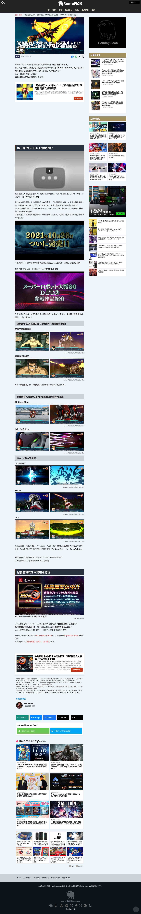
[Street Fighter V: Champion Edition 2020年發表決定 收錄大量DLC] (98, 147)
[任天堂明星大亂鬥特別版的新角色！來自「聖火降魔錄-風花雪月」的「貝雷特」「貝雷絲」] (98, 127)
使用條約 (46, 878)
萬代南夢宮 (22, 699)
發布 (60, 10)
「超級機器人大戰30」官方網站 (76, 353)
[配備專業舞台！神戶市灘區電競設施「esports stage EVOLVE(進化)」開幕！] (98, 167)
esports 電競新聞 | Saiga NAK (70, 901)
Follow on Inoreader (62, 730)
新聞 (54, 10)
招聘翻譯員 (66, 878)
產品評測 (85, 10)
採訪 (93, 10)
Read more (76, 670)
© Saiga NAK (70, 909)
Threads (63, 718)
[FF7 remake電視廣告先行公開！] (117, 147)
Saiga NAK (70, 3)
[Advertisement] (49, 126)
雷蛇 (72, 866)
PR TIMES (81, 618)
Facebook (50, 718)
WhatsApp (23, 718)
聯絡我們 (37, 878)
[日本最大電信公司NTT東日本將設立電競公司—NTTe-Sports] (117, 127)
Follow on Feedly (28, 730)
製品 (77, 10)
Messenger (36, 718)
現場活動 (68, 10)
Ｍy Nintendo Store (44, 635)
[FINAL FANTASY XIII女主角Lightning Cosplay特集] (117, 167)
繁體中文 (133, 2)
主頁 (48, 10)
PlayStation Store (71, 635)
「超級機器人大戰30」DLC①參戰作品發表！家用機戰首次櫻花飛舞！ (49, 92)
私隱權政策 (56, 878)
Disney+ (80, 866)
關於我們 (28, 878)
